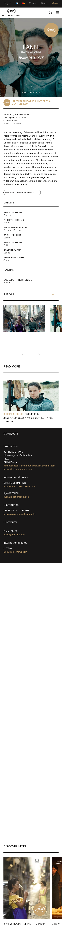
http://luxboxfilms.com (15, 552)
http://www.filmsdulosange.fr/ (19, 514)
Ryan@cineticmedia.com (16, 497)
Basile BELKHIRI (12, 235)
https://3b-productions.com (17, 469)
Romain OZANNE (13, 250)
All (53, 294)
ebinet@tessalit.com (14, 534)
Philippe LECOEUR (13, 220)
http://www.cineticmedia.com (19, 486)
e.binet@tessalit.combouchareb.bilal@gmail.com (29, 465)
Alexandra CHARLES (15, 227)
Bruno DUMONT (12, 212)
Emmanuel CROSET (14, 257)
